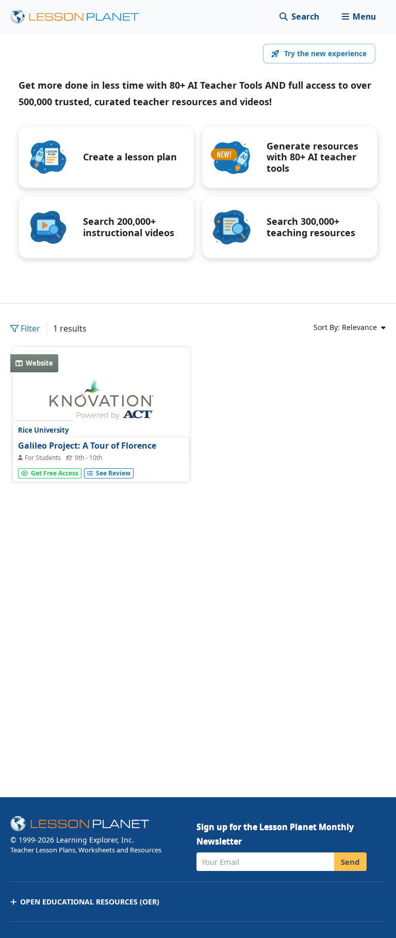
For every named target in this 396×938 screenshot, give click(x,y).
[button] (359, 16)
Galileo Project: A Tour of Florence (87, 445)
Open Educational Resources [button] (89, 902)
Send (350, 862)
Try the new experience (325, 53)
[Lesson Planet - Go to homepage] (80, 17)
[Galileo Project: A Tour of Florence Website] (101, 405)
